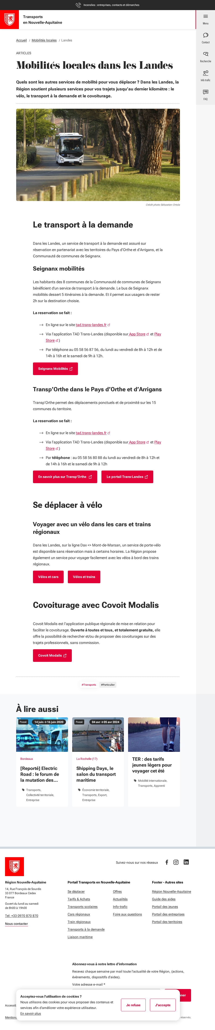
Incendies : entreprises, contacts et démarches (111, 5)
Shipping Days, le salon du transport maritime (96, 774)
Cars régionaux (79, 914)
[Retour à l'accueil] (14, 866)
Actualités (120, 899)
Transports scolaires (83, 907)
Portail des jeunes (165, 907)
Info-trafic (120, 907)
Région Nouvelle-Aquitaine (171, 892)
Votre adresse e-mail (88, 984)
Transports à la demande (86, 929)
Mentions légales (16, 1017)
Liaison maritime (80, 937)
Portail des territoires (167, 922)
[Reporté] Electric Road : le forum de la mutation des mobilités (39, 774)
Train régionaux (79, 922)
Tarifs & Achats (79, 899)
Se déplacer (76, 892)
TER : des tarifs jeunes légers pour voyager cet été (152, 764)
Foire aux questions (127, 914)
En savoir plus (30, 1013)
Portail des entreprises (168, 914)
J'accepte (165, 1006)
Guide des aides (164, 899)
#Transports (89, 684)
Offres (117, 892)
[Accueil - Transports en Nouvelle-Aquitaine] (9, 19)
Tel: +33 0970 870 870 (21, 916)
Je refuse (136, 1006)
